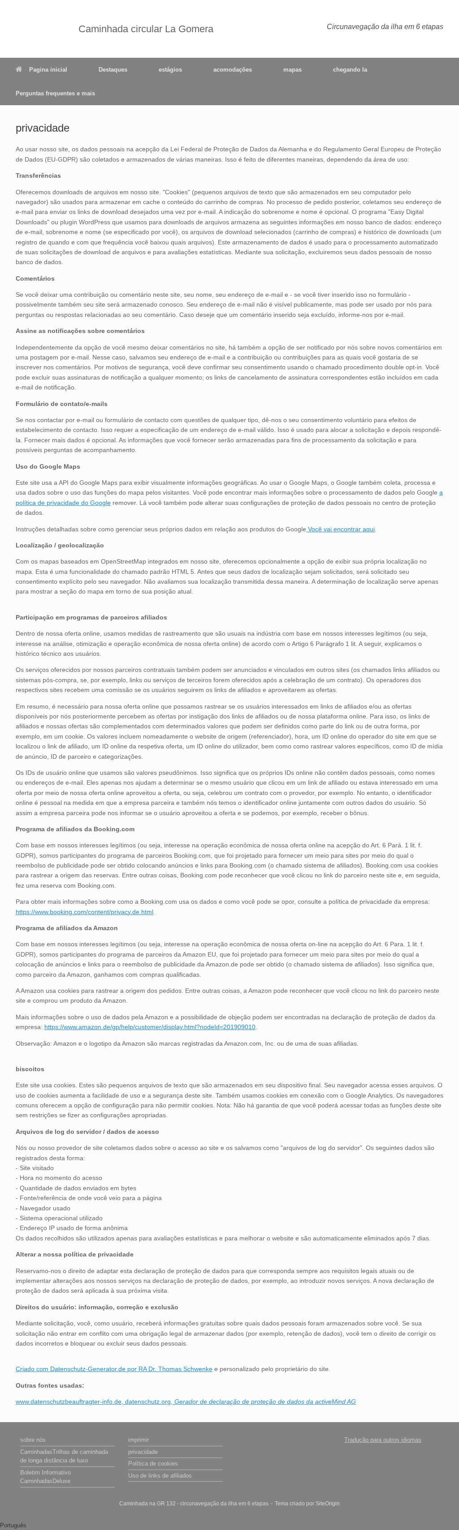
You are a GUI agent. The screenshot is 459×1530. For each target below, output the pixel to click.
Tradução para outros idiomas (382, 1439)
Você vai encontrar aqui (340, 529)
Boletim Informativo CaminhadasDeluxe (45, 1477)
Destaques (113, 69)
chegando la (350, 69)
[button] (229, 1525)
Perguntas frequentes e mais (55, 93)
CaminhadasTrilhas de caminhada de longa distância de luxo (64, 1456)
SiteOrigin (328, 1503)
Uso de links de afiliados (160, 1475)
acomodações (232, 69)
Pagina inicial (48, 69)
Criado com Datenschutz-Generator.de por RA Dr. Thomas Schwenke (114, 1368)
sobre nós (33, 1439)
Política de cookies (153, 1463)
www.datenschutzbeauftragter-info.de (68, 1401)
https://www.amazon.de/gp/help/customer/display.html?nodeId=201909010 (149, 1026)
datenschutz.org (148, 1401)
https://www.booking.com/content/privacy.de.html (84, 911)
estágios (170, 69)
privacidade (143, 1452)
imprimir (138, 1439)
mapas (292, 69)
